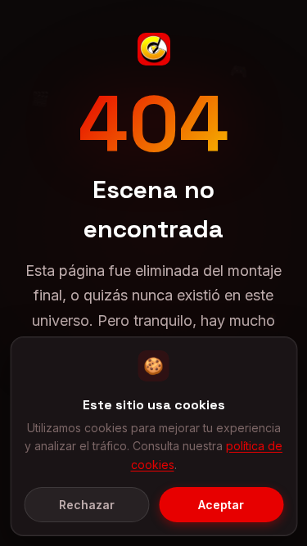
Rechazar (87, 505)
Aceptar (221, 505)
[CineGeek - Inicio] (154, 49)
